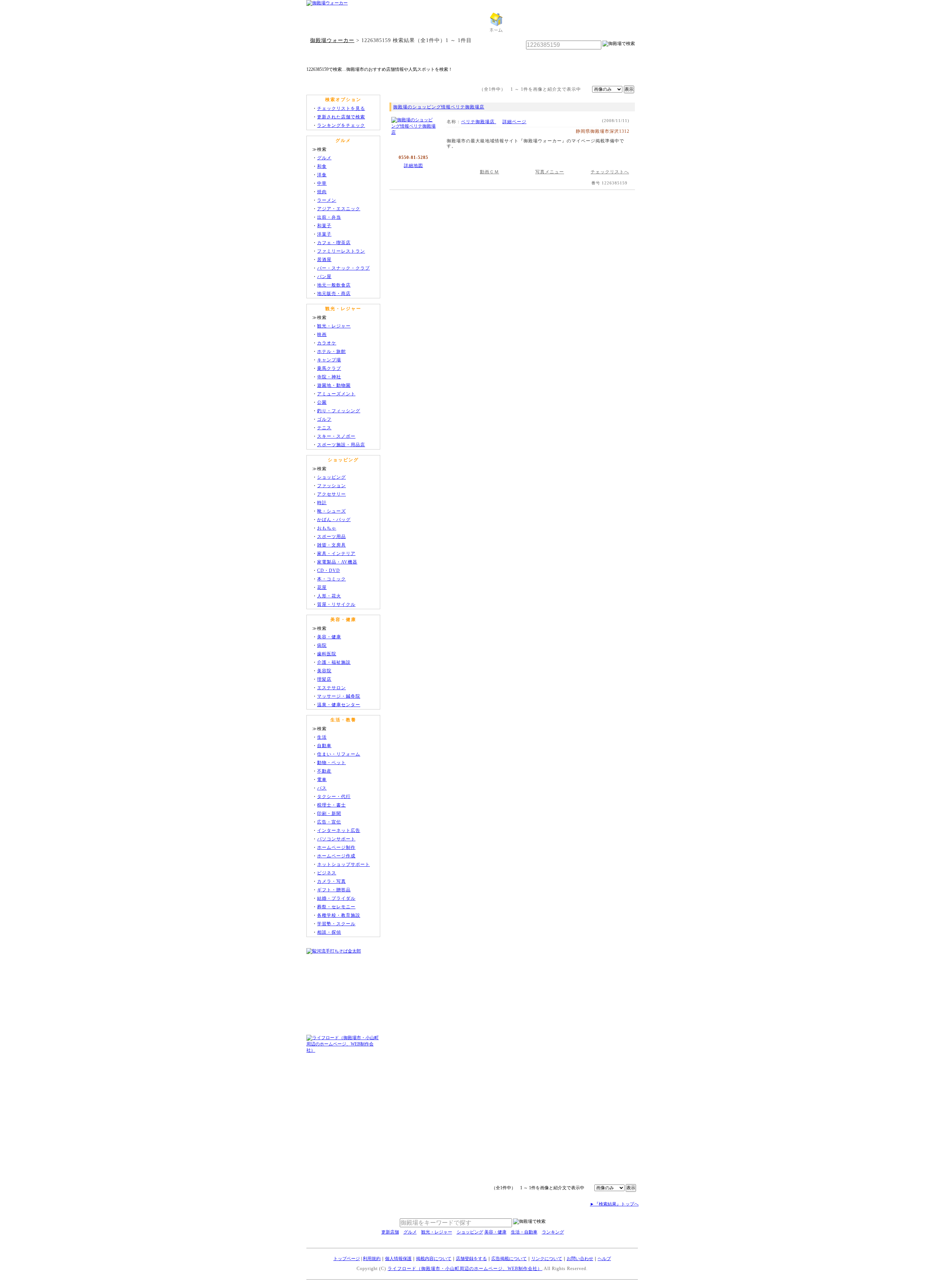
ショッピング (331, 477)
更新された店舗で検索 (341, 116)
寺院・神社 (329, 376)
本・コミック (331, 579)
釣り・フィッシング (338, 410)
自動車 (324, 745)
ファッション (331, 485)
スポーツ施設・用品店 (341, 444)
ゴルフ (324, 419)
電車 (322, 779)
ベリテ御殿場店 (478, 121)
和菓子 (324, 225)
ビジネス (326, 872)
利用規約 (372, 1258)
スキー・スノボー (336, 436)
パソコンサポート (336, 839)
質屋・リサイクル (336, 604)
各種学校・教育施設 (338, 915)
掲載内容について (433, 1258)
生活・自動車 (524, 1232)
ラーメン (326, 200)
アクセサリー (331, 494)
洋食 (322, 174)
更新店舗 (390, 1232)
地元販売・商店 (334, 293)
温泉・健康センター (338, 704)
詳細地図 (413, 165)
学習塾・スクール (336, 923)
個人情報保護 (398, 1258)
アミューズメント (336, 393)
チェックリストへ (610, 171)
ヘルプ (604, 1258)
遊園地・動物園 (334, 385)
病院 (322, 645)
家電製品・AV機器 (337, 562)
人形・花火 (329, 596)
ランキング (553, 1232)
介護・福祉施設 (334, 662)
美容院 (324, 670)
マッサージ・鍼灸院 (338, 696)
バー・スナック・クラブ (343, 268)
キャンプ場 (329, 359)
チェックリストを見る (341, 108)
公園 (322, 402)
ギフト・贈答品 (334, 889)
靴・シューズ (331, 511)
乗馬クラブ (329, 368)
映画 (322, 334)
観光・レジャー (334, 326)
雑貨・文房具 (331, 545)
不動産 (324, 771)
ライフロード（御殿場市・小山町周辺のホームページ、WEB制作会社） (465, 1268)
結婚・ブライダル (336, 898)
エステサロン (331, 687)
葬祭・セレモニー (336, 906)
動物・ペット (331, 762)
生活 (322, 737)
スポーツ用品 (331, 536)
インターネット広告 (338, 830)
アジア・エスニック (338, 208)
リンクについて (546, 1258)
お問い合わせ (580, 1258)
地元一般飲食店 (334, 285)
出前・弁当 (329, 217)
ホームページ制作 (336, 847)
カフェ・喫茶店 (334, 242)
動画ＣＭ (489, 171)
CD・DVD (328, 570)
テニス (324, 427)
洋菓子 (324, 234)
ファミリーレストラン (341, 251)
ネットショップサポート (343, 864)
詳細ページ (514, 121)
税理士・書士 (331, 805)
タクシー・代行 (334, 796)
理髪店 (324, 679)
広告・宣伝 (329, 822)
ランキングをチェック (341, 125)
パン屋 (324, 276)
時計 (322, 502)
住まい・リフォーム (338, 754)
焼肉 (322, 191)
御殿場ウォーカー (332, 40)
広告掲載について (509, 1258)
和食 (322, 166)
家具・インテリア (336, 553)
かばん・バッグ (334, 519)
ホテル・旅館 (331, 351)
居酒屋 (324, 259)
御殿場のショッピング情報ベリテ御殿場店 (438, 107)
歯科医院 (326, 653)
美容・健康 (329, 636)
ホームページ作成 (336, 855)
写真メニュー (549, 171)
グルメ (324, 157)
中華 (322, 183)
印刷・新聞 (329, 813)
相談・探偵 (329, 932)
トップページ (346, 1258)
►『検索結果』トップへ (614, 1204)
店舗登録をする (471, 1258)
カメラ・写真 (331, 881)
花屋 (322, 587)
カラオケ (326, 343)
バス (322, 788)
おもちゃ (326, 528)
